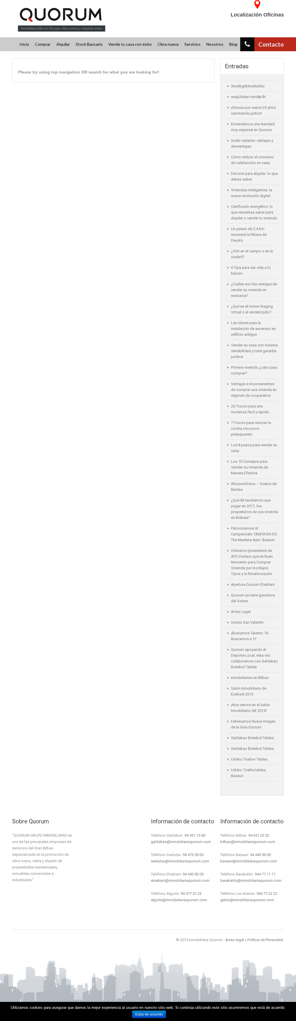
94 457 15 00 (194, 835)
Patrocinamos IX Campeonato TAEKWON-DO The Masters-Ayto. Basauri (254, 534)
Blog (233, 44)
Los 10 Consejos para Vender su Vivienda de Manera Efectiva (249, 467)
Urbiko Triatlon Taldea (249, 759)
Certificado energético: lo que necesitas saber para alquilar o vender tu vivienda (254, 212)
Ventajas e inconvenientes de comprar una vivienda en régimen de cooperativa (254, 390)
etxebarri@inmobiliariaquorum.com (180, 880)
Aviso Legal (241, 611)
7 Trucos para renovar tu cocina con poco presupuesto (251, 428)
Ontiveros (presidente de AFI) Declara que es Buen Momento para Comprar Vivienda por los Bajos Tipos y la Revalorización (252, 562)
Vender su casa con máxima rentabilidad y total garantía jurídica (254, 351)
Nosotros (214, 44)
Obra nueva (168, 44)
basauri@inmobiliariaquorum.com (248, 861)
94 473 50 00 (193, 855)
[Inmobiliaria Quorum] (61, 15)
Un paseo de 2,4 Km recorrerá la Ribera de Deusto (249, 235)
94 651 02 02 (258, 835)
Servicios (192, 44)
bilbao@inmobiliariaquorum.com (247, 842)
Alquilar (63, 44)
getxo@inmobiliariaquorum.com (247, 900)
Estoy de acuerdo (149, 1014)
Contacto (270, 44)
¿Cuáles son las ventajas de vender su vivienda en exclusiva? (254, 290)
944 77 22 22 (266, 893)
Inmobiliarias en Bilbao (250, 677)
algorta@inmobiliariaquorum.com (179, 900)
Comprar (43, 44)
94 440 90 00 (260, 855)
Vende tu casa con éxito (130, 44)
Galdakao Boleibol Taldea (252, 738)
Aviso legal (234, 940)
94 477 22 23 (191, 893)
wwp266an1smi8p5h (248, 97)
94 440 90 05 (193, 874)
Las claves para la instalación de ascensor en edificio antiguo (253, 329)
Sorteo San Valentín (247, 622)
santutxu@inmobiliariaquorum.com (180, 861)
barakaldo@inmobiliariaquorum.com (251, 880)
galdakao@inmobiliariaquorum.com (181, 842)
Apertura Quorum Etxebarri (253, 584)
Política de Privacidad (265, 940)
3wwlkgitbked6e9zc (248, 86)
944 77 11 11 (265, 874)
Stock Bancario (89, 44)
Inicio (24, 44)
